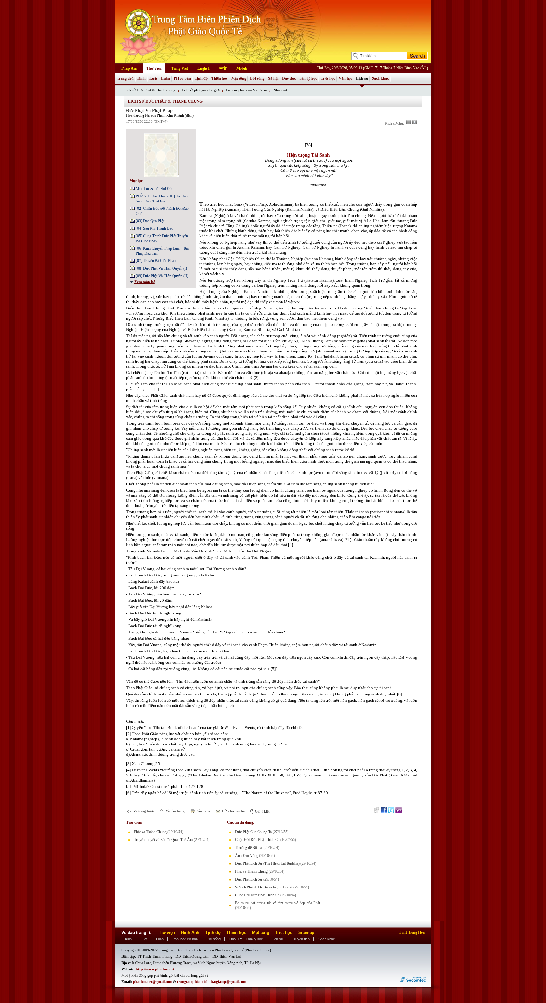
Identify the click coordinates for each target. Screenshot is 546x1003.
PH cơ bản (182, 78)
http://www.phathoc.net (155, 969)
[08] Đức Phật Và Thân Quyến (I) (161, 268)
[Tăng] (414, 122)
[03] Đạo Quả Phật (150, 221)
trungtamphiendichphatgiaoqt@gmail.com (211, 982)
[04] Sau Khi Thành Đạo (154, 228)
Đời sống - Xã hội (264, 78)
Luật (153, 78)
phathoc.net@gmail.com (152, 982)
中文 (223, 68)
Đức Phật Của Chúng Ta (253, 832)
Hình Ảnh (190, 932)
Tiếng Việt (179, 68)
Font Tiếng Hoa (412, 932)
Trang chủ (125, 78)
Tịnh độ (201, 78)
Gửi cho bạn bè (233, 811)
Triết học (328, 78)
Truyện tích (301, 939)
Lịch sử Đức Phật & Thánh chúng (149, 90)
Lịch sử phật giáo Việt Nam (246, 90)
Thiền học (219, 78)
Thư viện (166, 932)
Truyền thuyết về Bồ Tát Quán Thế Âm (163, 840)
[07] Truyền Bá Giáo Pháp (156, 261)
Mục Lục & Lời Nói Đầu (154, 188)
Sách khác (380, 78)
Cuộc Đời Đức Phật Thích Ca (257, 840)
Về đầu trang (175, 811)
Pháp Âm (129, 68)
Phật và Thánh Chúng (150, 832)
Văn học (345, 78)
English (203, 68)
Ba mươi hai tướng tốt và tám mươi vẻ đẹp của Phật (277, 903)
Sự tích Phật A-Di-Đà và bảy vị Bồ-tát (263, 887)
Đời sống (214, 939)
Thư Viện (154, 68)
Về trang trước (143, 811)
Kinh (141, 78)
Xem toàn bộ (144, 282)
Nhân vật (280, 90)
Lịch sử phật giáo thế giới (201, 90)
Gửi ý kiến (262, 811)
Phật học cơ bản (185, 939)
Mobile (241, 68)
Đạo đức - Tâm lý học (299, 78)
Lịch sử (362, 78)
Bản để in (202, 811)
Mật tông (238, 78)
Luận (165, 78)
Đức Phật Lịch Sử (248, 879)
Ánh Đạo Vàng (246, 855)
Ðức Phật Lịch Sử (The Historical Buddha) (267, 863)
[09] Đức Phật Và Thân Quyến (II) (162, 276)
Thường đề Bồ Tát (249, 847)
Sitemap (306, 932)
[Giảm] (408, 122)
